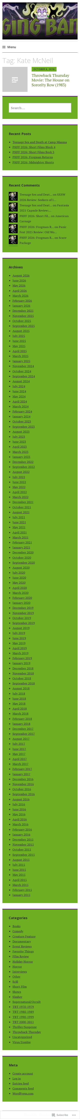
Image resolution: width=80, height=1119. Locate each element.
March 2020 (20, 593)
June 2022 (19, 482)
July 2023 (18, 437)
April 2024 (19, 401)
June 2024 (19, 391)
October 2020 (21, 558)
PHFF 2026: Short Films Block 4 (33, 147)
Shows (16, 992)
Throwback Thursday (26, 1032)
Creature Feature (24, 936)
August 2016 (21, 799)
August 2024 (21, 381)
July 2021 (18, 517)
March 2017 (20, 764)
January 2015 (21, 895)
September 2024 (23, 376)
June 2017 (19, 749)
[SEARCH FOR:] (40, 108)
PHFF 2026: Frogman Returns (32, 157)
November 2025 (23, 316)
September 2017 (23, 734)
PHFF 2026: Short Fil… (35, 216)
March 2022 (20, 497)
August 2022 (21, 472)
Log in (16, 1078)
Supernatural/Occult (26, 1002)
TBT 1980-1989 (23, 1012)
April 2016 (19, 819)
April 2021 (19, 532)
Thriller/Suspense (24, 1027)
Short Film (19, 987)
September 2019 (23, 623)
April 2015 (19, 880)
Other (16, 977)
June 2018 (19, 698)
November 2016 (23, 784)
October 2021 (21, 507)
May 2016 (18, 814)
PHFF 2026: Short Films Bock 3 (33, 152)
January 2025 (21, 361)
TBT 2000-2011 (23, 1022)
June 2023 (19, 442)
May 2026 (18, 285)
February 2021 (22, 542)
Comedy (17, 931)
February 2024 (22, 411)
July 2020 (18, 573)
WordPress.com (22, 1093)
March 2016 (20, 824)
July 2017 (18, 744)
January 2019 (21, 663)
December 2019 (22, 608)
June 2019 (19, 638)
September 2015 (23, 855)
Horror (17, 967)
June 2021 (19, 522)
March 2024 (20, 406)
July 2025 (18, 336)
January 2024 (21, 416)
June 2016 (19, 809)
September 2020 (23, 563)
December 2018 (22, 668)
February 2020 (22, 598)
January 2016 (21, 834)
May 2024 (18, 396)
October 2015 (21, 849)
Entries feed (20, 1083)
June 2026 (19, 280)
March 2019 (20, 653)
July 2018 (18, 693)
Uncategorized (22, 1037)
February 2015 (22, 890)
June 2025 (19, 341)
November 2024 (23, 366)
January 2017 (21, 774)
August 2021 (21, 512)
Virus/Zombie (21, 1042)
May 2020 (18, 583)
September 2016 (23, 794)
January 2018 (21, 724)
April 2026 (19, 291)
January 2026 (21, 306)
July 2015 (18, 865)
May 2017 (18, 754)
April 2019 (19, 648)
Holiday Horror (22, 962)
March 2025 (20, 356)
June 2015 (19, 870)
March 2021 (20, 537)
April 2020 (19, 588)
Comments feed (23, 1088)
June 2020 (19, 578)
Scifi (15, 982)
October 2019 (21, 618)
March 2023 (20, 452)
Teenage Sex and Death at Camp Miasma (39, 142)
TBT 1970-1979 (23, 1007)
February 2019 (22, 658)
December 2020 (22, 552)
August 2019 (21, 628)
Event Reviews (22, 946)
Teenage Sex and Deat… (36, 194)
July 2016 (18, 804)
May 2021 (18, 527)
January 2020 (21, 603)
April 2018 (19, 708)
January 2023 (21, 457)
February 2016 (22, 829)
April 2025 (19, 351)
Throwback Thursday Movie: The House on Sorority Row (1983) (50, 80)
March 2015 (20, 885)
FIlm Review (20, 956)
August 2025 (21, 331)
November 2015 (23, 844)
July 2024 (18, 386)
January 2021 (21, 547)
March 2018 (20, 713)
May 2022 (18, 487)
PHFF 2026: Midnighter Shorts (33, 162)
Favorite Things (23, 951)
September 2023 (23, 427)
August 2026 (21, 275)
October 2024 (21, 371)
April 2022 (19, 492)
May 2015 (18, 875)
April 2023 (19, 447)
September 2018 (23, 683)
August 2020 (21, 568)
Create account (22, 1073)
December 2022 (22, 462)
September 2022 (23, 467)
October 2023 (21, 421)
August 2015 (21, 860)
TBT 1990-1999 (23, 1017)
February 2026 (22, 301)
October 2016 (21, 789)
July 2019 (18, 633)
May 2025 (18, 346)
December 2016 (22, 779)
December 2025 (22, 311)
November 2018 (23, 673)
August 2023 (21, 432)
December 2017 (22, 729)
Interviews (19, 972)
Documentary (21, 941)
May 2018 (18, 703)
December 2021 (22, 502)
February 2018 (22, 719)
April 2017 (19, 759)
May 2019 (18, 643)
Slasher (17, 997)
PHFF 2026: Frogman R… (37, 227)
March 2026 (20, 296)
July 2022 (18, 477)
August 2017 (21, 739)
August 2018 (21, 688)
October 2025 (21, 321)
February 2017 (22, 769)
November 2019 (23, 613)
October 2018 (21, 678)
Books (16, 926)
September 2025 (23, 326)
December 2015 (22, 839)
